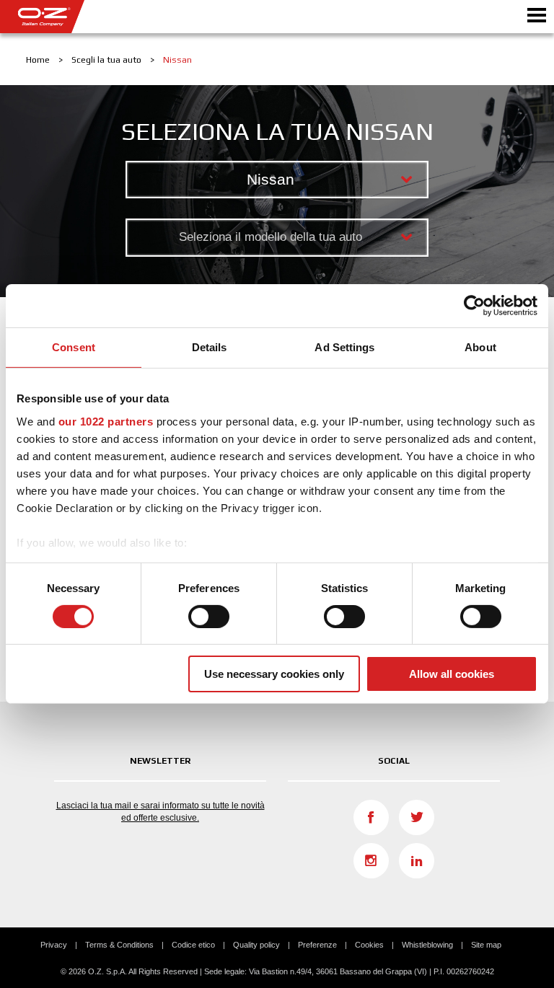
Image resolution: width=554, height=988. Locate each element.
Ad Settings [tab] (344, 347)
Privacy (53, 944)
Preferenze (317, 944)
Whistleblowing (427, 944)
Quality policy (256, 944)
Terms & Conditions (119, 944)
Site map (486, 944)
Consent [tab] (73, 347)
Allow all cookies (451, 674)
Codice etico (193, 944)
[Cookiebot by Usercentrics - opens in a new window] (474, 306)
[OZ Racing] (138, 16)
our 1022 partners (106, 421)
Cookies (369, 944)
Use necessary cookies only (274, 674)
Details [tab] (209, 347)
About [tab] (480, 347)
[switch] (208, 616)
